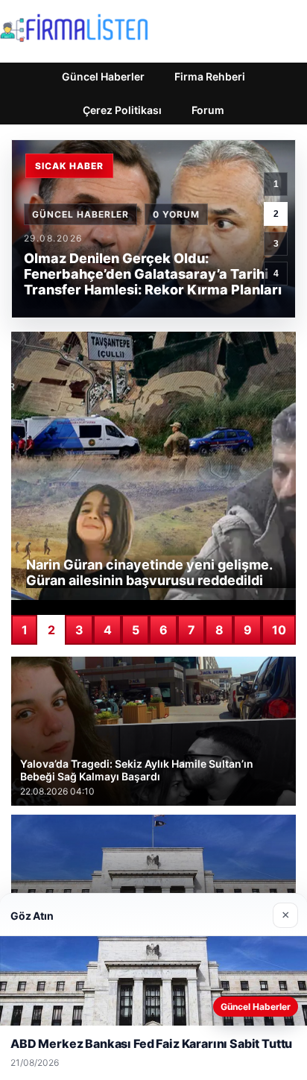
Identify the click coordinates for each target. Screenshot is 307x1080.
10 (279, 629)
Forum (208, 110)
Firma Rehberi (209, 76)
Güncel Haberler (103, 76)
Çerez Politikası (122, 110)
